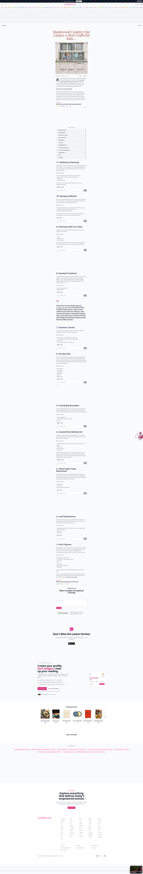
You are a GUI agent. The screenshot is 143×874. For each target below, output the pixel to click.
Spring (58, 583)
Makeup (71, 830)
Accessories (99, 7)
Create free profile (42, 688)
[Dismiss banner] (85, 612)
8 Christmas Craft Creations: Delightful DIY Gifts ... (50, 752)
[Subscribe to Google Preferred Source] (63, 613)
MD (66, 75)
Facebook (58, 106)
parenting (3, 25)
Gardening (54, 7)
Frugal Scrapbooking (62, 749)
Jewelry (2, 7)
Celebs (80, 7)
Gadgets (115, 7)
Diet (61, 823)
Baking (27, 7)
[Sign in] (141, 4)
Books (6, 7)
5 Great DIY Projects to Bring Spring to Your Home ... (100, 749)
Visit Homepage (71, 807)
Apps (137, 7)
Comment (59, 607)
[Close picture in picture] (131, 866)
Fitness (40, 7)
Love (43, 7)
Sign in (58, 691)
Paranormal (22, 7)
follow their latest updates (71, 577)
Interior (30, 7)
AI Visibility (78, 845)
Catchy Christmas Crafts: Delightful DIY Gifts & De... (44, 749)
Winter (68, 583)
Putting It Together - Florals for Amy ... (77, 749)
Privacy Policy (93, 847)
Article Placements (94, 845)
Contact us (63, 845)
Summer (61, 583)
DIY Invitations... (101, 752)
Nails (33, 7)
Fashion (18, 7)
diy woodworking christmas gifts (22, 749)
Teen (61, 7)
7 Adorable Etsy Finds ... (68, 752)
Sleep (130, 7)
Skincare (126, 7)
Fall (64, 583)
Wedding (133, 7)
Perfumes (9, 7)
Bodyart (86, 7)
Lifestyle (109, 7)
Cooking (90, 821)
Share (85, 75)
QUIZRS (86, 107)
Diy (112, 7)
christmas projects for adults (122, 749)
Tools (62, 838)
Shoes (77, 7)
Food (119, 7)
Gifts (58, 7)
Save (80, 75)
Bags (106, 7)
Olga (58, 75)
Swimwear (90, 7)
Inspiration (72, 827)
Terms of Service (64, 850)
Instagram (62, 106)
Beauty (99, 818)
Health (74, 7)
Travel (103, 7)
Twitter (67, 106)
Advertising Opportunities (66, 847)
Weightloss (69, 7)
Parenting (14, 7)
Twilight (80, 836)
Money (80, 830)
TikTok (70, 106)
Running (122, 7)
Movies (50, 7)
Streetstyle (65, 7)
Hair (83, 7)
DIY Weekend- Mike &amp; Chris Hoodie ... (86, 752)
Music (37, 7)
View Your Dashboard (54, 688)
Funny (95, 7)
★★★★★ (140, 25)
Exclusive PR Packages (80, 847)
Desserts (46, 7)
